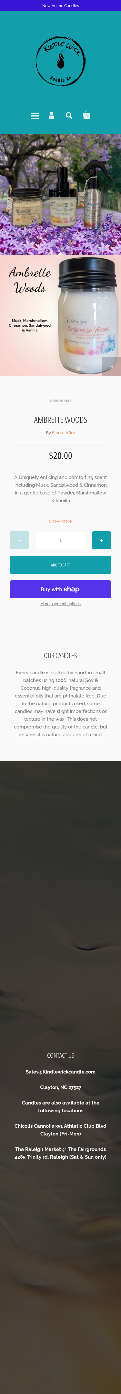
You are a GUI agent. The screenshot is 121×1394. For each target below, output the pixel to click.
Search (69, 115)
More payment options (60, 604)
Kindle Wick (64, 432)
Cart (87, 115)
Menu (34, 115)
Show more (60, 521)
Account (52, 115)
